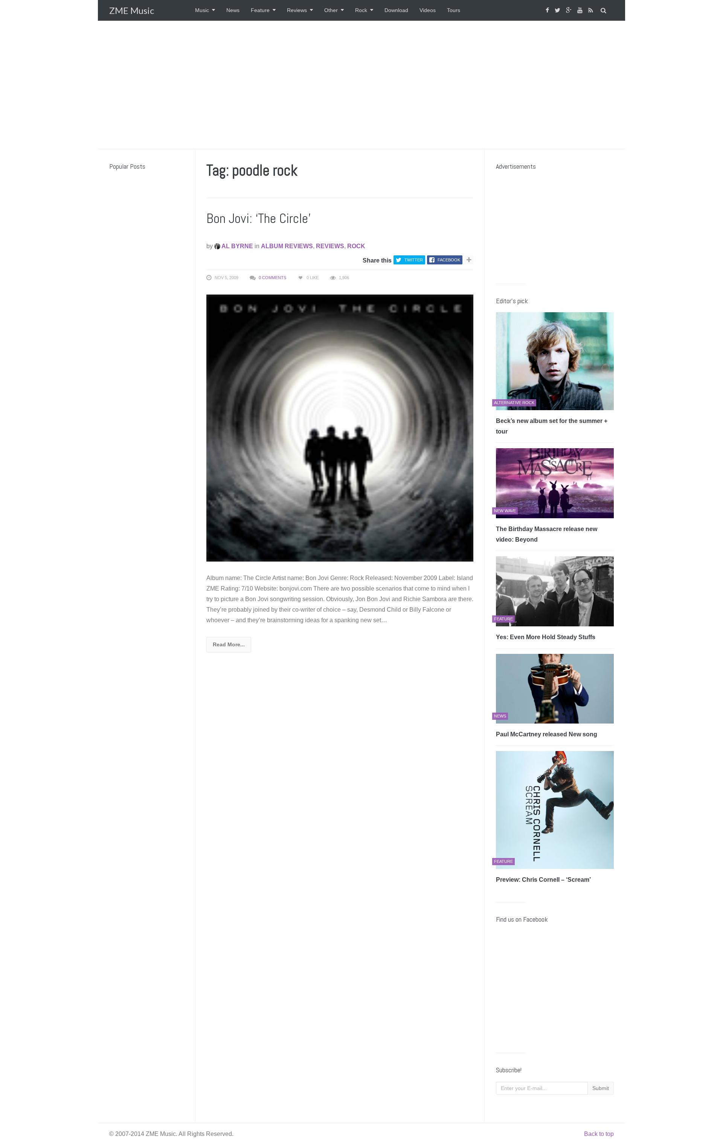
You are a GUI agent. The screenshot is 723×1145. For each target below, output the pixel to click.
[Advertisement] (361, 84)
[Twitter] (558, 10)
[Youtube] (580, 10)
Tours (453, 10)
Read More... (229, 644)
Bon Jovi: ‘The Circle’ (258, 218)
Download (396, 10)
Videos (427, 10)
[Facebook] (548, 10)
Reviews (297, 10)
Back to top (599, 1134)
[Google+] (570, 10)
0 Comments (272, 277)
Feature (260, 10)
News (232, 10)
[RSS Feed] (591, 10)
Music (202, 10)
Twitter (413, 260)
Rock (361, 10)
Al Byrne (236, 246)
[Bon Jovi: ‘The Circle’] (339, 427)
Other (331, 10)
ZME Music (131, 10)
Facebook (449, 260)
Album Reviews (287, 246)
